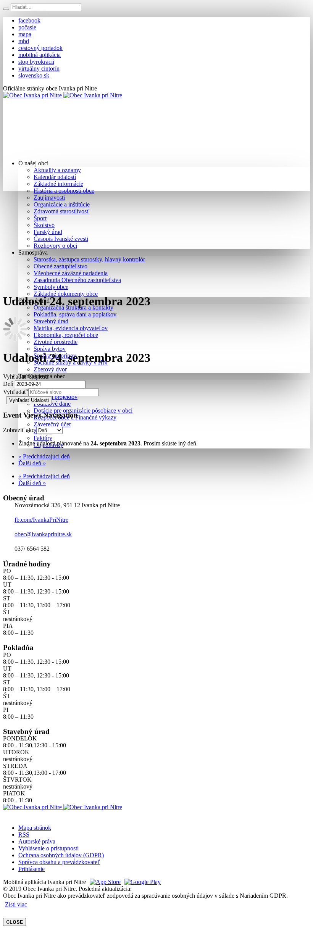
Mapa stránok (34, 827)
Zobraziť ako (19, 430)
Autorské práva (36, 841)
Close (14, 922)
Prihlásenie (31, 869)
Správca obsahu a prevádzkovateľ (59, 862)
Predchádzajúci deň (44, 456)
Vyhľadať (15, 392)
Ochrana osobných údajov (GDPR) (61, 855)
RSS (23, 834)
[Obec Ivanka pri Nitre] (62, 95)
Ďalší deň (32, 463)
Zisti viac (16, 904)
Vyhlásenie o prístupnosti (48, 848)
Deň (8, 384)
